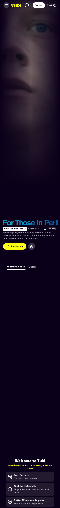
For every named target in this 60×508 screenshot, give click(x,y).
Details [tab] (33, 267)
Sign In (50, 5)
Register (39, 5)
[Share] (31, 246)
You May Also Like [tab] (16, 266)
